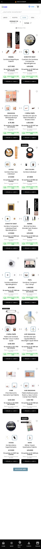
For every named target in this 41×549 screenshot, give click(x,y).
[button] (7, 52)
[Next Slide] (39, 2)
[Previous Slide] (1, 2)
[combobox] (20, 12)
